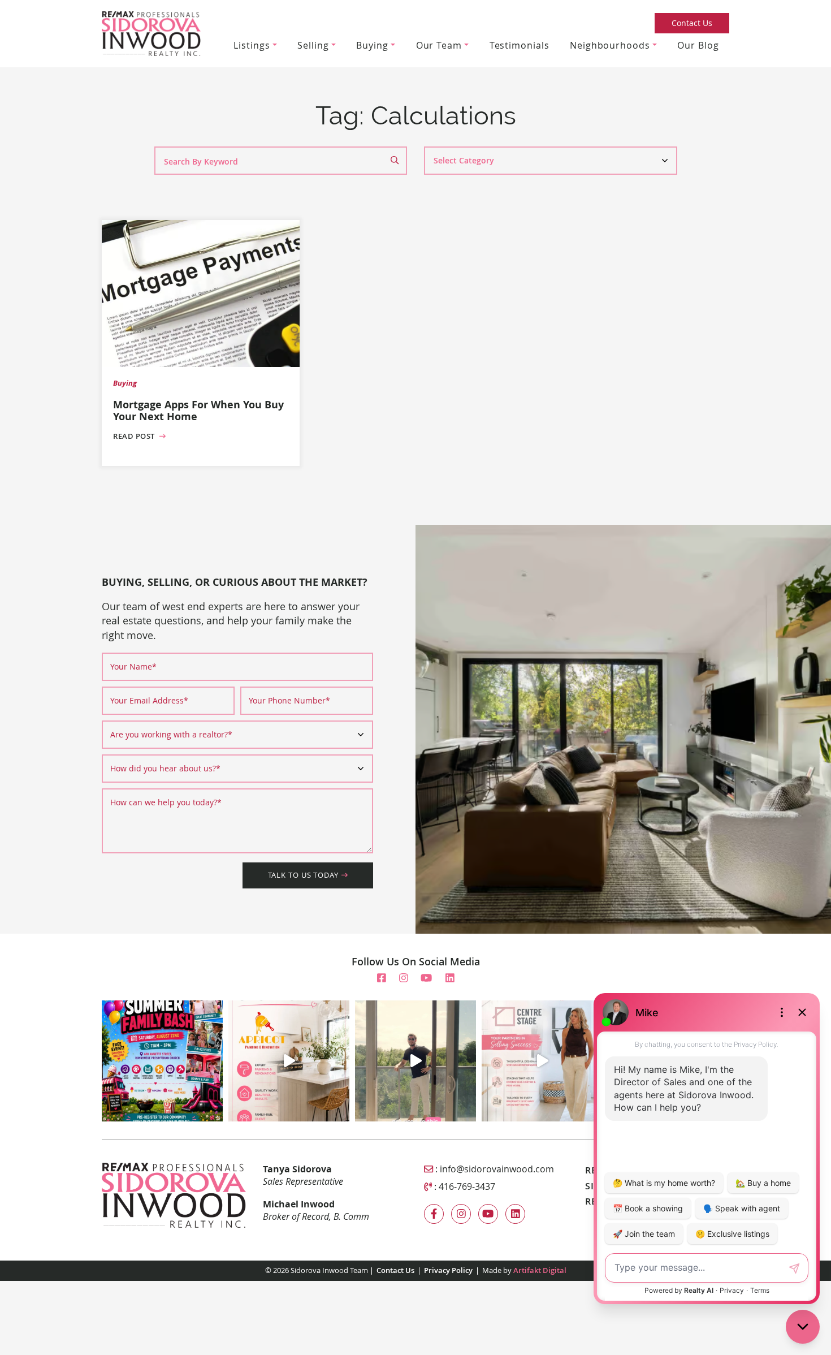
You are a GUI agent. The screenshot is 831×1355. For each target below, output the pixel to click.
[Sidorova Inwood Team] (151, 32)
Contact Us (692, 23)
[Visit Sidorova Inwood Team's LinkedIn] (450, 977)
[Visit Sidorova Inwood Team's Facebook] (381, 977)
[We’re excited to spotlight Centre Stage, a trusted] (542, 1060)
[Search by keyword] (399, 160)
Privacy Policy (448, 1270)
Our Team (439, 45)
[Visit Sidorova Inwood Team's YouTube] (426, 977)
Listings (251, 45)
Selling (312, 45)
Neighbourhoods (610, 45)
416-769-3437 (467, 1186)
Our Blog (698, 45)
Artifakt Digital (539, 1270)
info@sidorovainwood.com (497, 1169)
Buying (372, 45)
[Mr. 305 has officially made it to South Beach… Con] (415, 1060)
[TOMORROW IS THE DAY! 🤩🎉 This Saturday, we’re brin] (162, 1060)
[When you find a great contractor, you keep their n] (288, 1060)
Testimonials (519, 45)
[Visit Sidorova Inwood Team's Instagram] (403, 977)
